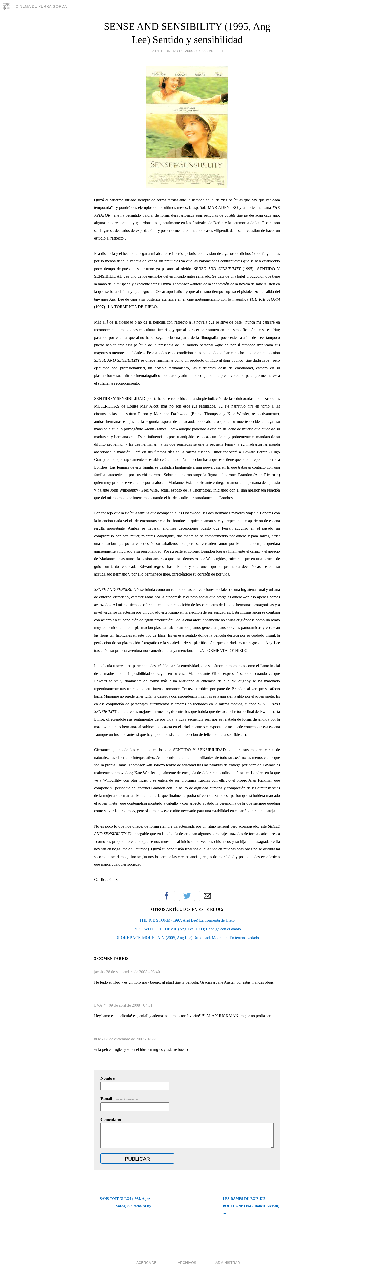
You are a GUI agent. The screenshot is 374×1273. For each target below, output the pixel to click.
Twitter (187, 896)
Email (207, 896)
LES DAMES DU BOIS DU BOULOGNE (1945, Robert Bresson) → (251, 1206)
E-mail (119, 1099)
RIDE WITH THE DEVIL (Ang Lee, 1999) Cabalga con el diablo (187, 929)
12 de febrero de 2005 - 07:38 (178, 51)
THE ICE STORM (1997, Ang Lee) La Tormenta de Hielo (187, 920)
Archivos (187, 1263)
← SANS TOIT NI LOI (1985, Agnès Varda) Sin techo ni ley (123, 1202)
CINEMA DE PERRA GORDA (41, 6)
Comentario (110, 1119)
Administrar (227, 1263)
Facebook (167, 896)
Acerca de (146, 1263)
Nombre (107, 1078)
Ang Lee (216, 51)
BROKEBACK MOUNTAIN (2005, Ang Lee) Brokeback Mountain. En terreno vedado (187, 937)
